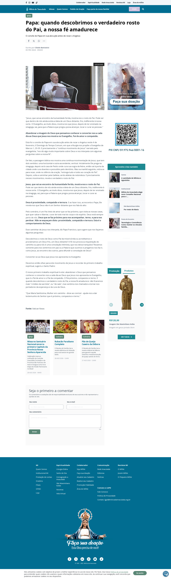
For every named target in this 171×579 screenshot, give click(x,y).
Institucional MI (42, 473)
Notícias (100, 477)
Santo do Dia (61, 473)
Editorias (100, 473)
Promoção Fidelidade (85, 485)
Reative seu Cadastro (85, 481)
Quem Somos (41, 469)
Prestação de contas (44, 477)
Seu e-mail (71, 402)
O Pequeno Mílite (125, 477)
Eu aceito (139, 573)
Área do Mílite (82, 489)
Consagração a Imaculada (62, 478)
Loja (37, 493)
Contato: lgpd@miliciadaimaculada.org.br (113, 499)
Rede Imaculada (103, 469)
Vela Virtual (60, 493)
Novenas (59, 489)
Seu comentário (35, 412)
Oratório (39, 481)
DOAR (134, 9)
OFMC (38, 489)
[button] (142, 305)
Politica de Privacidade (106, 496)
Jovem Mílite (123, 473)
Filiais (38, 485)
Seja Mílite (81, 469)
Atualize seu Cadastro (85, 477)
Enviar (34, 432)
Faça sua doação (83, 473)
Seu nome (33, 402)
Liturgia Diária (62, 469)
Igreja (29, 16)
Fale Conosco (102, 492)
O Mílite (121, 469)
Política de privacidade (119, 572)
